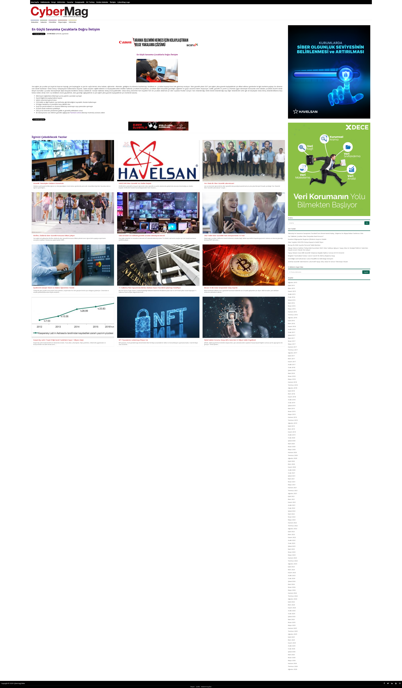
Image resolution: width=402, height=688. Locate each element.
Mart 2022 (291, 514)
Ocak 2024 (291, 578)
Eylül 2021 (291, 496)
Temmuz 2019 (293, 420)
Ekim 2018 (291, 394)
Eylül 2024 (291, 602)
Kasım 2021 (292, 502)
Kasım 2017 (292, 362)
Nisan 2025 (291, 622)
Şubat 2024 (291, 581)
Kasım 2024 (292, 608)
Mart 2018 (291, 373)
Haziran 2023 (292, 558)
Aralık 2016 (291, 329)
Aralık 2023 (291, 575)
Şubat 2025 (291, 616)
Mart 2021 (291, 479)
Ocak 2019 (291, 403)
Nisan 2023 (291, 552)
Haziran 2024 (292, 593)
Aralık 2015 (291, 294)
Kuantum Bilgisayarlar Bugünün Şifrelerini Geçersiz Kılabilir (307, 239)
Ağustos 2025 (292, 634)
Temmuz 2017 (293, 350)
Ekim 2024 (291, 605)
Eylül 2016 (291, 320)
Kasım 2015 (292, 291)
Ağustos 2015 (292, 282)
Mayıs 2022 (292, 520)
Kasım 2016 (292, 326)
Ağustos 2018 (292, 388)
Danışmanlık (79, 2)
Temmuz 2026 (293, 666)
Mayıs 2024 (292, 590)
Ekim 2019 (291, 429)
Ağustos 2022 (292, 529)
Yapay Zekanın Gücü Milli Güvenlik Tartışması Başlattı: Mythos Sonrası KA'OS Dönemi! (316, 253)
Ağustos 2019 (292, 423)
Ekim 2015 (291, 288)
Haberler (44, 22)
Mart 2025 (291, 619)
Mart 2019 (291, 408)
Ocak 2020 (291, 438)
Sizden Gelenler (102, 2)
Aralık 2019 (291, 435)
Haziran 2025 (292, 628)
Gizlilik (198, 687)
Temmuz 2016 (293, 315)
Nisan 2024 (291, 587)
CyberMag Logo (123, 2)
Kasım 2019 (292, 432)
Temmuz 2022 (293, 526)
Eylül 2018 (291, 391)
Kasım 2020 (292, 467)
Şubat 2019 (291, 405)
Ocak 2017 (291, 332)
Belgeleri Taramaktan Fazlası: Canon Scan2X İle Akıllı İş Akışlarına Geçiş (311, 256)
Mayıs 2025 (292, 625)
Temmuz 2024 (293, 596)
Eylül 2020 (291, 461)
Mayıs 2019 (292, 414)
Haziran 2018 (292, 382)
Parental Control (75, 113)
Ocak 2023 (291, 543)
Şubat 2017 (291, 335)
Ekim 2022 (291, 534)
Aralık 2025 (291, 646)
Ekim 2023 (291, 570)
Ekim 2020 (291, 464)
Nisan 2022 (291, 517)
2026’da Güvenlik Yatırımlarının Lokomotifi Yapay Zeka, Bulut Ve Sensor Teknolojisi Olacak (318, 262)
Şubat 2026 (291, 652)
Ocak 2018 (291, 367)
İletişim (113, 2)
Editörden (61, 2)
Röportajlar (62, 22)
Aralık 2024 (291, 611)
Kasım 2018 (292, 397)
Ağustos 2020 (292, 458)
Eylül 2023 (291, 567)
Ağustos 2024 (292, 599)
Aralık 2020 (291, 470)
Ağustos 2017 (292, 353)
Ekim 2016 (291, 323)
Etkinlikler (52, 22)
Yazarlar (70, 2)
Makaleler (34, 22)
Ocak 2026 (291, 649)
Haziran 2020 (292, 452)
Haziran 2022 (292, 523)
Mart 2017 (291, 338)
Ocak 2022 (291, 508)
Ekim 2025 (291, 640)
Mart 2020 (291, 444)
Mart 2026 (291, 655)
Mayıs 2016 (292, 309)
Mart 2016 (291, 303)
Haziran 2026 (292, 663)
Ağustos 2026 (292, 669)
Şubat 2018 (291, 370)
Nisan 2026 (291, 657)
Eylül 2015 (291, 285)
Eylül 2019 (291, 426)
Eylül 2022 (291, 531)
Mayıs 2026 (292, 660)
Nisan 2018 (291, 376)
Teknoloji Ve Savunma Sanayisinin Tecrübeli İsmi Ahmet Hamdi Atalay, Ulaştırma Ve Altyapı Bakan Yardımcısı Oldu (325, 233)
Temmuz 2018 (293, 385)
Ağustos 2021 (292, 493)
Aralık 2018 (291, 400)
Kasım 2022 (292, 537)
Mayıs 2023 (292, 555)
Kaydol (366, 272)
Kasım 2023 (292, 573)
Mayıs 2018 (292, 379)
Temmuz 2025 (293, 631)
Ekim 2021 (291, 499)
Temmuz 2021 (293, 490)
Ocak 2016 (291, 297)
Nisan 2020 (291, 447)
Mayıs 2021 (292, 485)
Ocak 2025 (291, 614)
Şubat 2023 (291, 546)
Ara (367, 223)
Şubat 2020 (291, 441)
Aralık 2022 (291, 540)
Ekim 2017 (291, 359)
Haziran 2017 (292, 347)
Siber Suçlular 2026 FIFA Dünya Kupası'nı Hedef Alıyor (305, 242)
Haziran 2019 (292, 417)
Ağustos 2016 (292, 318)
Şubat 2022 (291, 511)
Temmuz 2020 (293, 455)
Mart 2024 (291, 584)
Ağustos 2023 (292, 564)
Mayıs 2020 (292, 449)
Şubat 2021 (291, 476)
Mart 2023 (291, 549)
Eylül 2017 (291, 356)
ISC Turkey (90, 2)
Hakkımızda (45, 2)
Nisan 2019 (291, 411)
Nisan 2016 (291, 306)
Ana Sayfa (35, 2)
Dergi (53, 2)
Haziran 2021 (292, 488)
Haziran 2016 (292, 312)
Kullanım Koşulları (206, 687)
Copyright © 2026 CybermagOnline (13, 683)
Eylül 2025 (291, 637)
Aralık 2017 (291, 364)
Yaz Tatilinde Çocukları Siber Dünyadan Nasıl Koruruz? (305, 236)
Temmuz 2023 (293, 561)
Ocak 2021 (291, 473)
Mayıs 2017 (292, 344)
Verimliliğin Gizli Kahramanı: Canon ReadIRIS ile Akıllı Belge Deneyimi (310, 259)
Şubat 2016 (291, 300)
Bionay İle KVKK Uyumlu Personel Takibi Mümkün (304, 245)
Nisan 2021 (291, 482)
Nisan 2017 (291, 341)
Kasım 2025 (292, 643)
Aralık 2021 (291, 505)
